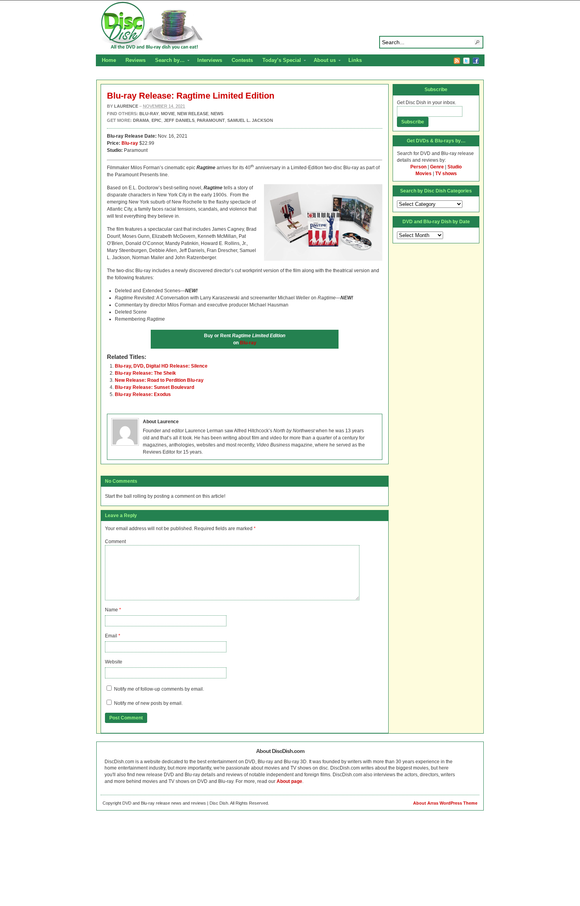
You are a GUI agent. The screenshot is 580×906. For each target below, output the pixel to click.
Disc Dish (290, 26)
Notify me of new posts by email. (148, 703)
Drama (141, 120)
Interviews (209, 60)
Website (113, 662)
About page (289, 781)
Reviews (135, 60)
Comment (115, 541)
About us (322, 61)
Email (111, 636)
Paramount (211, 120)
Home (109, 60)
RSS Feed (457, 61)
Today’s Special (279, 61)
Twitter (466, 61)
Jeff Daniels (179, 120)
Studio (454, 167)
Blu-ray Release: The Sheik (145, 373)
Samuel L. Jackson (250, 120)
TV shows (446, 173)
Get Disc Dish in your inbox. (426, 102)
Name (111, 610)
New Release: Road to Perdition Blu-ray (159, 380)
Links (355, 60)
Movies (423, 173)
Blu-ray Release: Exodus (143, 394)
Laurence (126, 106)
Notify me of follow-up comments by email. (159, 689)
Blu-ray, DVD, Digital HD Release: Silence (161, 366)
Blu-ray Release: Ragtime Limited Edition (190, 96)
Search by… (167, 61)
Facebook (476, 61)
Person (418, 167)
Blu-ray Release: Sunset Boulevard (154, 387)
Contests (242, 60)
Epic (156, 120)
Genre (437, 167)
